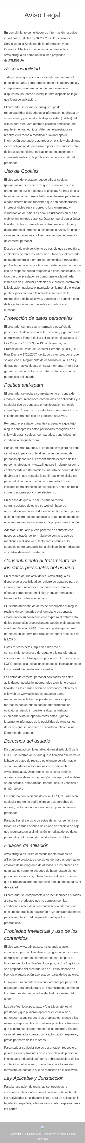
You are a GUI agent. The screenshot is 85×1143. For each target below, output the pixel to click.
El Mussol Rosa (66, 1133)
